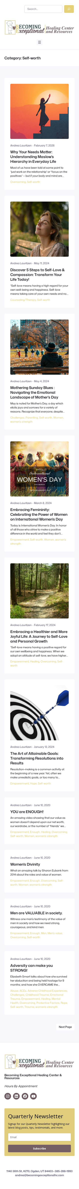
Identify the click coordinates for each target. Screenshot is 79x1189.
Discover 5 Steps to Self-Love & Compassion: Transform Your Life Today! (37, 274)
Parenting (32, 417)
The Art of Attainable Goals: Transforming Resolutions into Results (36, 758)
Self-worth (33, 182)
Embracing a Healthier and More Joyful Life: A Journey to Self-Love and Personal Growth (38, 636)
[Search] (69, 9)
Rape (64, 1003)
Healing (35, 661)
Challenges (17, 417)
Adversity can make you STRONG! (31, 968)
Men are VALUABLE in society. (36, 912)
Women (58, 417)
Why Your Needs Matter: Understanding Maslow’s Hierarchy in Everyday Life (33, 156)
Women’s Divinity (25, 864)
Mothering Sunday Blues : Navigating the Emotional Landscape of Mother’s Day (34, 392)
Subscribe (39, 1148)
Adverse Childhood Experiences (47, 991)
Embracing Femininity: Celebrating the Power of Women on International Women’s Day (38, 514)
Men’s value (55, 933)
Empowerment (19, 539)
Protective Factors (48, 1003)
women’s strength (21, 422)
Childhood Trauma (37, 995)
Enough (35, 832)
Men (43, 933)
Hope (33, 783)
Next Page (65, 1027)
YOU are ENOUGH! (27, 811)
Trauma (29, 1007)
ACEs (22, 991)
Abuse (14, 991)
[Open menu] (39, 42)
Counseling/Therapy (23, 300)
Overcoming (18, 182)
